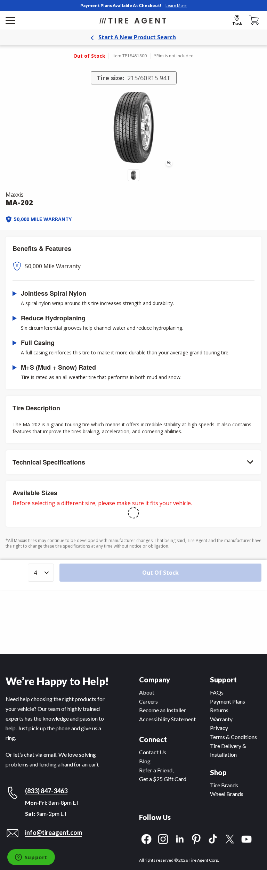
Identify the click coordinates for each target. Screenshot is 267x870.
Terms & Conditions (233, 736)
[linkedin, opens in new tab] (179, 838)
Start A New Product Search (137, 37)
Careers (148, 701)
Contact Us (152, 752)
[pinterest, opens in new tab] (196, 838)
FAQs (217, 692)
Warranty (221, 719)
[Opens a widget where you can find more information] (31, 858)
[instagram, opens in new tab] (163, 838)
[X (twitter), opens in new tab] (229, 838)
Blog (145, 761)
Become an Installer (162, 710)
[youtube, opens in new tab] (246, 838)
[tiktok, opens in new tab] (213, 838)
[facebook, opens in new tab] (146, 838)
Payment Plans (227, 701)
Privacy (219, 727)
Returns (219, 710)
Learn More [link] (176, 5)
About (146, 692)
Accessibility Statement (167, 719)
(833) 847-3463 (46, 791)
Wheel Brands (226, 793)
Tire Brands (224, 785)
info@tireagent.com (53, 832)
